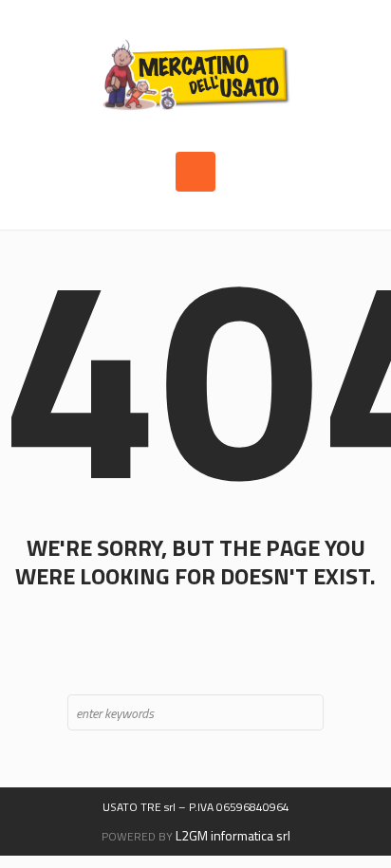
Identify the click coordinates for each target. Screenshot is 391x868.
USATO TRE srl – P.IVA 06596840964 (195, 807)
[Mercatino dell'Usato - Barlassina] (195, 76)
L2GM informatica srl (233, 835)
